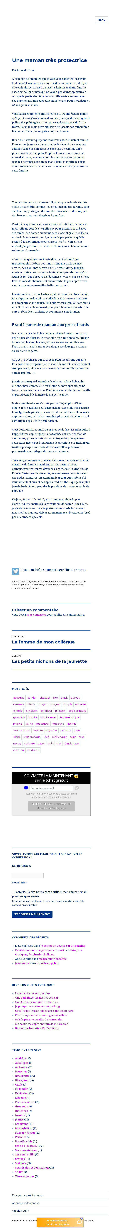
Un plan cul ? (20, 1210)
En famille (21, 1089)
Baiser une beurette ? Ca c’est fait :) (36, 1028)
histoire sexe (48, 717)
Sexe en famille (24, 1154)
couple (67, 704)
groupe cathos (75, 584)
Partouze (81, 581)
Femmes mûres (53, 581)
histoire (32, 717)
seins (73, 737)
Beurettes (21, 1071)
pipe (77, 730)
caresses (18, 704)
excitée (17, 710)
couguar (55, 704)
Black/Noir (22, 1080)
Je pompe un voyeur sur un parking (62, 945)
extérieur (46, 710)
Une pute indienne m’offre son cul (36, 997)
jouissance (42, 723)
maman (16, 588)
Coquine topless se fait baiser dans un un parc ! (45, 1010)
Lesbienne (21, 1123)
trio (58, 743)
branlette (38, 584)
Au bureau (21, 1067)
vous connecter (36, 614)
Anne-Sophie (18, 581)
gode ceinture (77, 710)
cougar (42, 704)
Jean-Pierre (22, 963)
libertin (71, 723)
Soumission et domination (32, 1167)
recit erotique (31, 737)
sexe (82, 737)
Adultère (20, 1058)
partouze (65, 730)
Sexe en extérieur (26, 1150)
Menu (102, 19)
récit (46, 737)
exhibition (31, 710)
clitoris (31, 704)
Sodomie (20, 1163)
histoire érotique (69, 717)
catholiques (50, 584)
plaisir (16, 737)
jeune (29, 723)
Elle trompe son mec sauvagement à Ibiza (41, 1015)
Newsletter (19, 882)
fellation (60, 710)
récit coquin (59, 737)
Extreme (20, 1097)
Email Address (21, 865)
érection (18, 750)
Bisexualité (22, 1075)
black (64, 697)
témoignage (71, 743)
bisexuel (45, 697)
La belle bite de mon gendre (32, 993)
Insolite (20, 1115)
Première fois (23, 1141)
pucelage (26, 588)
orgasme (51, 730)
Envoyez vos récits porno (27, 1195)
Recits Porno (18, 1220)
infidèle (18, 723)
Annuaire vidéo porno (25, 1203)
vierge (35, 588)
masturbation (21, 730)
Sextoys (20, 1158)
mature (38, 730)
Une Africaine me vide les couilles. (37, 1002)
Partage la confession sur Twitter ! (15, 571)
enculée (80, 704)
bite (55, 697)
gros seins (62, 584)
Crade (18, 1084)
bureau (75, 697)
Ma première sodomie (53, 958)
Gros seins (22, 1106)
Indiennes (21, 1110)
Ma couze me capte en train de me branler (41, 1023)
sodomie (29, 743)
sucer (41, 743)
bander (32, 697)
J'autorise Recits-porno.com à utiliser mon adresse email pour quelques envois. (49, 894)
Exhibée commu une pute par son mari (39, 950)
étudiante (33, 750)
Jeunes (19, 1119)
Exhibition (21, 1093)
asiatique (18, 697)
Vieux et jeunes (24, 1176)
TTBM (19, 1172)
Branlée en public (48, 963)
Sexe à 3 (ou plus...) (21, 584)
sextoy (17, 743)
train (50, 743)
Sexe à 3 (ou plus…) (26, 1145)
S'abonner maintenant (32, 914)
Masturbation (68, 581)
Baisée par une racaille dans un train (38, 1019)
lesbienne (58, 723)
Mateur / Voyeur (25, 1132)
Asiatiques (21, 1062)
